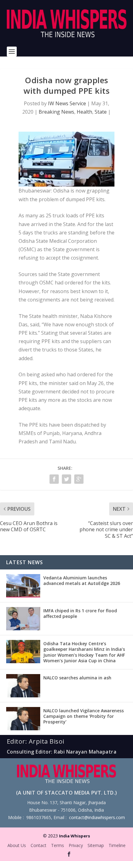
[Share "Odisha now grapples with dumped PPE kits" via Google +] (79, 479)
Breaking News (56, 111)
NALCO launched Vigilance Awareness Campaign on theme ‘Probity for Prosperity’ (83, 716)
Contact (38, 845)
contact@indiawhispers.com (97, 817)
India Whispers (74, 836)
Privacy (76, 845)
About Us (16, 845)
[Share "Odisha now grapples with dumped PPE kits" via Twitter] (66, 479)
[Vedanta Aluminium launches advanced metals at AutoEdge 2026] (23, 585)
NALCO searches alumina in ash (77, 678)
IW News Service (67, 103)
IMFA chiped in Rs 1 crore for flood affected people (80, 613)
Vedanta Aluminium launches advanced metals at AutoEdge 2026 (81, 580)
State (101, 111)
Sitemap (96, 845)
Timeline (117, 845)
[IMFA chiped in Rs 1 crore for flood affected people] (23, 618)
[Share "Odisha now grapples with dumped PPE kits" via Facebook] (54, 479)
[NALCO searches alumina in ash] (23, 685)
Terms (57, 845)
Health (84, 111)
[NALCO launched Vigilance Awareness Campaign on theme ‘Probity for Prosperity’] (23, 718)
